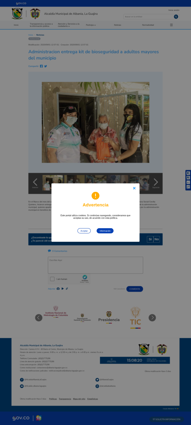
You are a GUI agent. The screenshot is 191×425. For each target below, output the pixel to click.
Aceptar (84, 231)
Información (105, 231)
